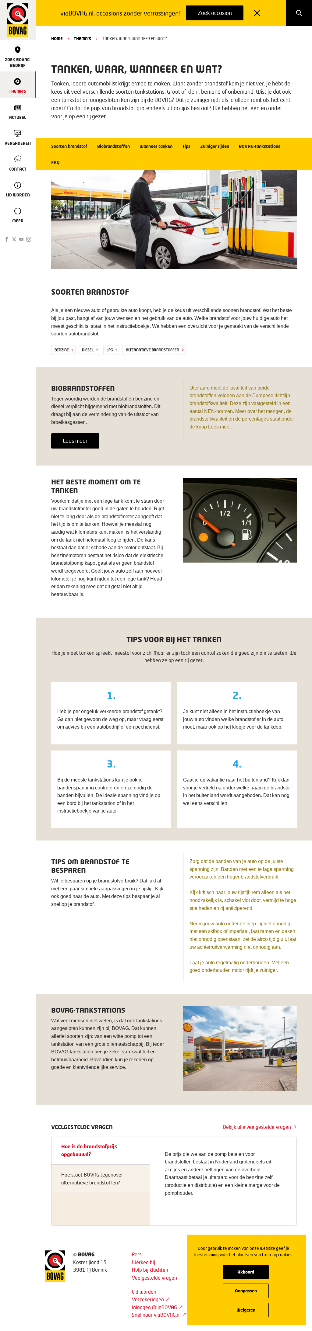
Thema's (82, 38)
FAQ (55, 162)
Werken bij (143, 1262)
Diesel (88, 350)
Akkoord (245, 1271)
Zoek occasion (215, 12)
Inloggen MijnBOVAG (154, 1307)
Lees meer (75, 440)
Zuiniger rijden (214, 146)
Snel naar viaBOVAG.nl (156, 1315)
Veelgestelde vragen (154, 1278)
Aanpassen (246, 1290)
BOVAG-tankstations (259, 146)
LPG (110, 350)
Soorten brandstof (69, 146)
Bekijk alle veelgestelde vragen (257, 1127)
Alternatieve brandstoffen (152, 350)
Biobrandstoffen (113, 146)
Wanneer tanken (156, 146)
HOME (57, 38)
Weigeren (245, 1309)
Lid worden (144, 1292)
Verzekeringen (148, 1299)
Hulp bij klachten (150, 1270)
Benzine (62, 350)
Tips (186, 146)
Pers (136, 1254)
